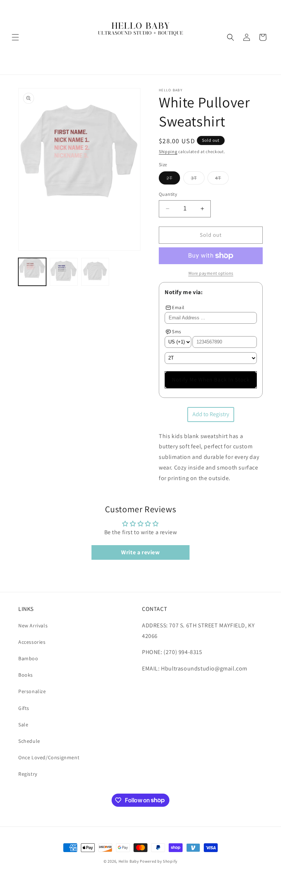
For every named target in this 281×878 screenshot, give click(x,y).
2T (173, 179)
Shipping (168, 151)
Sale (23, 724)
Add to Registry (210, 414)
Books (25, 675)
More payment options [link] (210, 273)
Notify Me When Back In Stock (211, 379)
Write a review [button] (140, 552)
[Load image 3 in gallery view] (95, 272)
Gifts (23, 708)
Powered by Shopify (158, 861)
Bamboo (28, 658)
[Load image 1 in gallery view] (32, 272)
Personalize (32, 691)
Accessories (32, 642)
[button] (15, 37)
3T (198, 179)
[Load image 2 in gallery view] (64, 272)
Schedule (29, 741)
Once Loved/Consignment (48, 757)
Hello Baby (129, 861)
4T (222, 179)
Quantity (168, 194)
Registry (27, 774)
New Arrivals (33, 625)
